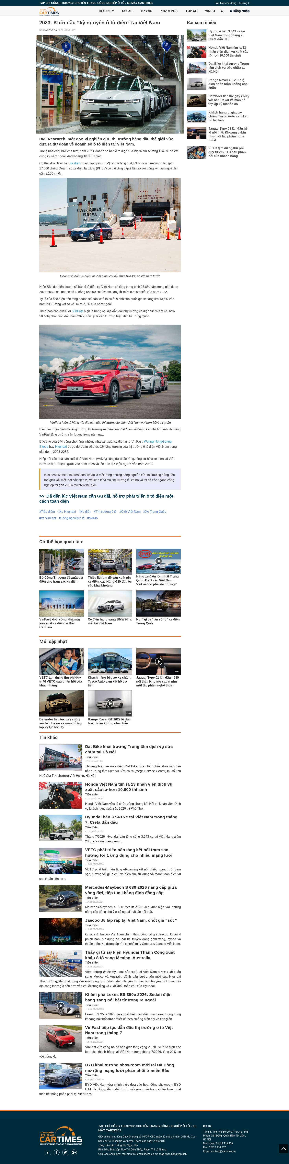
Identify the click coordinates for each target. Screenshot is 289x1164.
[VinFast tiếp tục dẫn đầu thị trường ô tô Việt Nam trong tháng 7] (60, 1038)
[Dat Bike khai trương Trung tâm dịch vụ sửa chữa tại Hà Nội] (60, 757)
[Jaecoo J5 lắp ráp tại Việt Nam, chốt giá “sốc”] (60, 931)
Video (210, 11)
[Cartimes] (49, 11)
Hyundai (61, 446)
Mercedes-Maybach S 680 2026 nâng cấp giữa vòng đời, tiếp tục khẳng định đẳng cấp (131, 890)
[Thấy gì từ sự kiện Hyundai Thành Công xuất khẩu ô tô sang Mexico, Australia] (60, 963)
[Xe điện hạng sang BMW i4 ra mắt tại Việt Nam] (110, 603)
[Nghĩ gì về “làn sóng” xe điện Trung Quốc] (158, 603)
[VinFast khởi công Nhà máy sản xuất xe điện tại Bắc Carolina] (61, 603)
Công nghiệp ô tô (73, 518)
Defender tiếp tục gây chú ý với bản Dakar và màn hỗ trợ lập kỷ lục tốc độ (228, 100)
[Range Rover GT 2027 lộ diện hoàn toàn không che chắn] (196, 84)
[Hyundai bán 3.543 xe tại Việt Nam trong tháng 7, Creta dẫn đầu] (60, 828)
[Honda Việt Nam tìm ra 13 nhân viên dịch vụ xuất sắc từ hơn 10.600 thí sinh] (60, 795)
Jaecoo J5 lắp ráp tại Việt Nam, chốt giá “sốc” (131, 920)
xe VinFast (48, 518)
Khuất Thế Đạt (50, 30)
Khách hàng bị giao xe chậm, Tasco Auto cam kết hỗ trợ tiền (228, 116)
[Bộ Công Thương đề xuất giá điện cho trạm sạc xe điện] (61, 562)
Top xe (191, 11)
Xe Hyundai (67, 511)
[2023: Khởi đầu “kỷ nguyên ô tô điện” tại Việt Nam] (110, 84)
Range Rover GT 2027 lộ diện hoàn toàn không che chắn (228, 84)
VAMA (93, 518)
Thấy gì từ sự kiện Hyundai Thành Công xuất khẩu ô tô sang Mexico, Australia (130, 955)
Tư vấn (146, 11)
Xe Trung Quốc (155, 511)
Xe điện (85, 511)
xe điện (75, 163)
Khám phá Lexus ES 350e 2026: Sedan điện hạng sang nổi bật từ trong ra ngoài (128, 997)
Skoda (43, 446)
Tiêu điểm (106, 11)
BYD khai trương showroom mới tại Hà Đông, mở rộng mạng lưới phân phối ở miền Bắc (130, 1068)
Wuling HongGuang (158, 441)
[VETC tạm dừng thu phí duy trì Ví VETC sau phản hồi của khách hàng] (61, 661)
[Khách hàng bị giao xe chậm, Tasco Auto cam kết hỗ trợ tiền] (110, 661)
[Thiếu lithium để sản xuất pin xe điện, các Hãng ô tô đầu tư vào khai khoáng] (110, 562)
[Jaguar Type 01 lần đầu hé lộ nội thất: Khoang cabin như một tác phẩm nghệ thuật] (196, 133)
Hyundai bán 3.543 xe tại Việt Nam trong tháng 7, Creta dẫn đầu (131, 820)
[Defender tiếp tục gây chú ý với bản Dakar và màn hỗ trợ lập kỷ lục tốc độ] (61, 703)
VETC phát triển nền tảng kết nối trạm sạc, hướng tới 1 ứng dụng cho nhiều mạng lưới (128, 852)
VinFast (77, 311)
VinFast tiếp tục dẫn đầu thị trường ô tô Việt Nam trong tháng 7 (129, 1030)
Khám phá (169, 11)
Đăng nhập (241, 11)
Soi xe (127, 11)
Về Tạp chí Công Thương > (232, 3)
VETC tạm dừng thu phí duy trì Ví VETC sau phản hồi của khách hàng (227, 152)
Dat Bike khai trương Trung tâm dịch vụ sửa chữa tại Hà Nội (129, 749)
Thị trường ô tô (106, 511)
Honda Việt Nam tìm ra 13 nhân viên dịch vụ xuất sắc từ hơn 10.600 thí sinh (128, 787)
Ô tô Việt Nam (131, 511)
